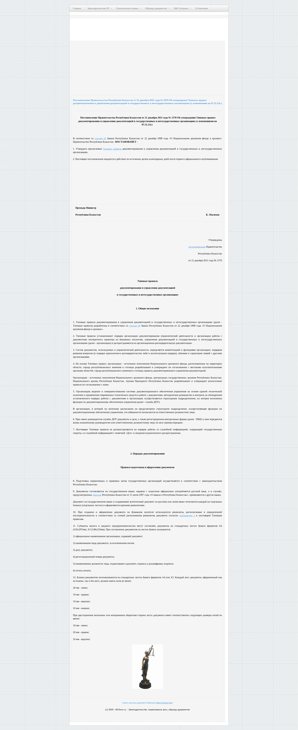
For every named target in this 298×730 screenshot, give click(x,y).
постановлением (196, 247)
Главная (77, 8)
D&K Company (181, 8)
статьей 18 (100, 138)
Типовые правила (112, 149)
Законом (97, 495)
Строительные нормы (127, 8)
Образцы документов (156, 8)
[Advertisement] (109, 67)
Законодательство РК (98, 8)
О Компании (201, 8)
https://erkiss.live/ (164, 702)
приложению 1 (187, 515)
